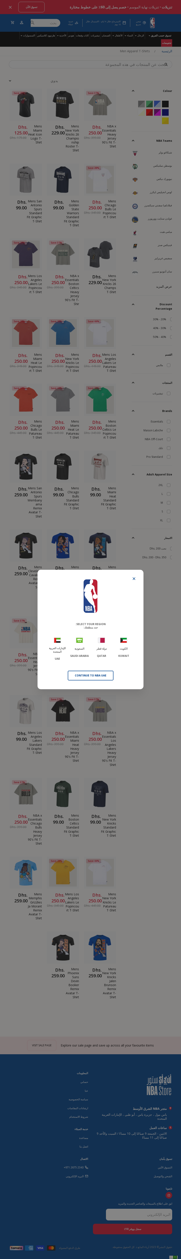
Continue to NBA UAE (90, 675)
